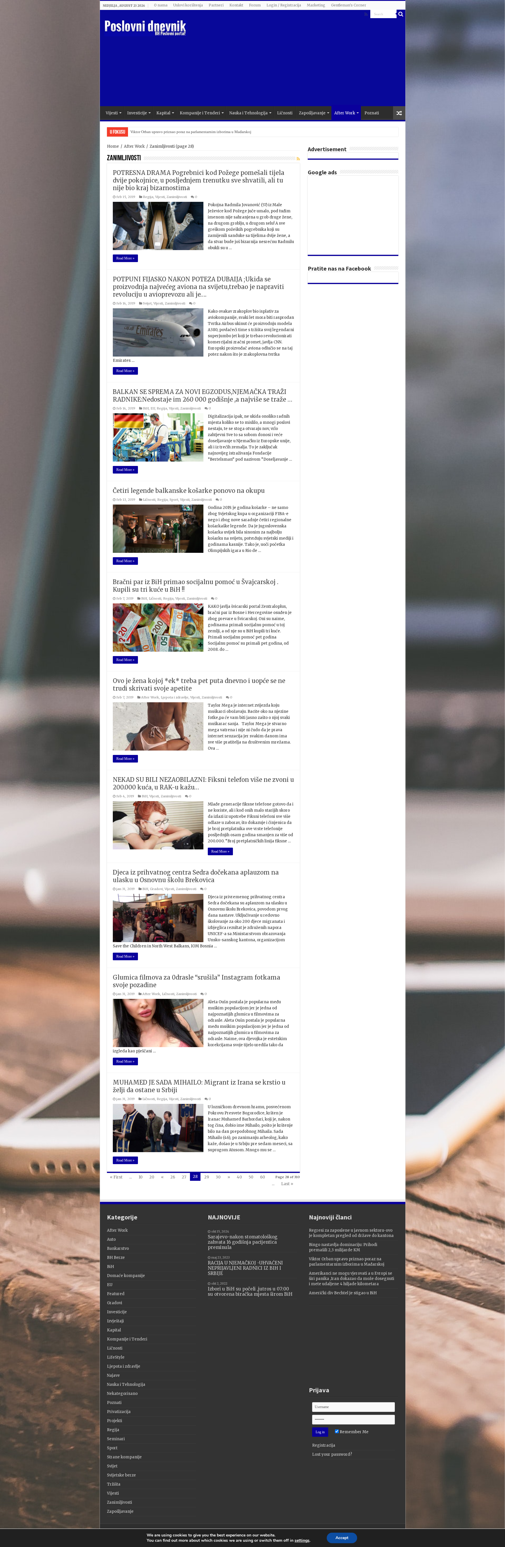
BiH (146, 408)
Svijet (147, 303)
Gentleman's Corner (348, 5)
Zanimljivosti (177, 197)
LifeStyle (115, 1357)
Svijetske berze (121, 1475)
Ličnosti (285, 113)
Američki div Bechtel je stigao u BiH (343, 1292)
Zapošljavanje (312, 113)
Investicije (137, 113)
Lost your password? (332, 1454)
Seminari (116, 1438)
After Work (344, 113)
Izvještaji (115, 1321)
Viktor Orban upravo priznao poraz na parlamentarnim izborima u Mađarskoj (346, 1262)
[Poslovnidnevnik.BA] (145, 27)
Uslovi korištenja (188, 5)
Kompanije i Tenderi (200, 113)
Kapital (163, 113)
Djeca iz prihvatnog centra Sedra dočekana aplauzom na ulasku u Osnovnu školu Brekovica (196, 876)
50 (251, 1177)
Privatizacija (119, 1411)
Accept (341, 1538)
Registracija (323, 1445)
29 (206, 1177)
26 (172, 1177)
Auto (111, 1239)
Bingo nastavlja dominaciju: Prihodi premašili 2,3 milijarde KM (343, 1247)
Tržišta (113, 1484)
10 (141, 1177)
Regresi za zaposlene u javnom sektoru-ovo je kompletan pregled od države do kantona (351, 1233)
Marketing (316, 5)
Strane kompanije (124, 1457)
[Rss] (366, 14)
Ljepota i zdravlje (174, 697)
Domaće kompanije (126, 1275)
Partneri (216, 5)
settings (302, 1540)
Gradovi (156, 889)
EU (153, 408)
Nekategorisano (122, 1393)
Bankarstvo (118, 1248)
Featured (115, 1293)
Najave (113, 1375)
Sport (174, 500)
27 (184, 1177)
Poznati (371, 113)
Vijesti (112, 113)
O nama (160, 5)
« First (116, 1177)
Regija (148, 197)
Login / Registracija (284, 5)
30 (218, 1177)
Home (113, 146)
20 (151, 1177)
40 (239, 1177)
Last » (287, 1183)
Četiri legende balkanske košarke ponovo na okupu (189, 490)
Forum (255, 5)
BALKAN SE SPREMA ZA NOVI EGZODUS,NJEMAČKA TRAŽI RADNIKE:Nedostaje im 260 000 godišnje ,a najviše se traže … (202, 395)
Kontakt (236, 5)
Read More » (125, 258)
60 (262, 1177)
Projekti (114, 1420)
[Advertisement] (294, 59)
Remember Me (354, 1431)
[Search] (401, 14)
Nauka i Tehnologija (248, 113)
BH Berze (116, 1257)
